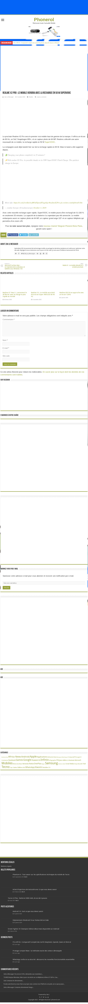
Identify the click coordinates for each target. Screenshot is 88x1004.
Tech (84, 764)
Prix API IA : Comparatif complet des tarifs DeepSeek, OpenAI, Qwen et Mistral (36, 43)
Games (19, 760)
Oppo (43, 764)
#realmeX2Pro (54, 202)
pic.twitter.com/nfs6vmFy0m (71, 202)
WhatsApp (30, 767)
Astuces (50, 757)
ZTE (49, 767)
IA (39, 760)
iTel (57, 760)
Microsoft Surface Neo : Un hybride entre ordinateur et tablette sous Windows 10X (15, 266)
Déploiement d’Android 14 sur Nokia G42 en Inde (31, 920)
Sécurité (79, 764)
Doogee (77, 757)
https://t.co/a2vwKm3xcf (23, 202)
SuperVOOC (50, 142)
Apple (33, 756)
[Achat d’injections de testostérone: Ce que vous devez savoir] (6, 892)
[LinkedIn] (46, 997)
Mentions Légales (6, 866)
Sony (75, 764)
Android (25, 756)
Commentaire (9, 320)
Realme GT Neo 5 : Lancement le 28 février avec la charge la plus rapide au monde (15, 294)
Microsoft (78, 760)
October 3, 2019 (39, 207)
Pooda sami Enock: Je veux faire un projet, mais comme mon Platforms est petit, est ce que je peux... (34, 984)
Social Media (70, 764)
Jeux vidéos (63, 760)
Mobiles (7, 763)
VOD (23, 767)
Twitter (15, 767)
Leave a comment (41, 97)
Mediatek (71, 760)
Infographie (52, 760)
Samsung (51, 763)
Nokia (31, 764)
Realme (31, 97)
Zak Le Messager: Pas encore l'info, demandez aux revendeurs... (23, 974)
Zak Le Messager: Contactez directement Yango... (19, 987)
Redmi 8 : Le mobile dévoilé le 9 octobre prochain (73, 265)
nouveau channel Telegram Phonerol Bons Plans (62, 226)
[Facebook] (41, 997)
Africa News (14, 756)
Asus (55, 757)
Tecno (6, 767)
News (20, 764)
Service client (61, 764)
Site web (6, 356)
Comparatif (71, 757)
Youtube (45, 767)
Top (11, 767)
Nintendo (25, 764)
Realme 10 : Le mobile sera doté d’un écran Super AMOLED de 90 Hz (43, 294)
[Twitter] (44, 997)
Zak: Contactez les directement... (13, 980)
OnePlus (37, 763)
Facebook (12, 760)
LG (68, 760)
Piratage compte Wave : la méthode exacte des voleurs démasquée (37, 951)
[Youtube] (48, 997)
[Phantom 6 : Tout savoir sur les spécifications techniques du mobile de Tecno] (6, 880)
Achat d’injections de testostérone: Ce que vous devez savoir (35, 889)
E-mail (6, 348)
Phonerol (44, 19)
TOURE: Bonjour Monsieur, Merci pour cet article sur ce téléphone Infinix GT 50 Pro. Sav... (31, 977)
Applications (42, 757)
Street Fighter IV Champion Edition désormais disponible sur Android (33, 929)
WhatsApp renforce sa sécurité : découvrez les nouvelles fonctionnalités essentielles (43, 959)
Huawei (35, 760)
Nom (5, 340)
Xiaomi (38, 767)
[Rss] (40, 997)
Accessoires (5, 757)
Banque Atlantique (62, 757)
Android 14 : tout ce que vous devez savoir (28, 911)
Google (27, 759)
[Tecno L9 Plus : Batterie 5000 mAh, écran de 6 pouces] (4, 900)
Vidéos (19, 767)
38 (17, 900)
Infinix (45, 759)
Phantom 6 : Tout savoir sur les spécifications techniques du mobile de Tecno (41, 874)
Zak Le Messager (9, 97)
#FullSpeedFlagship (40, 202)
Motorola (16, 764)
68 (26, 877)
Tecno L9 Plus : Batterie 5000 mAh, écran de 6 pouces (27, 898)
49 (24, 891)
